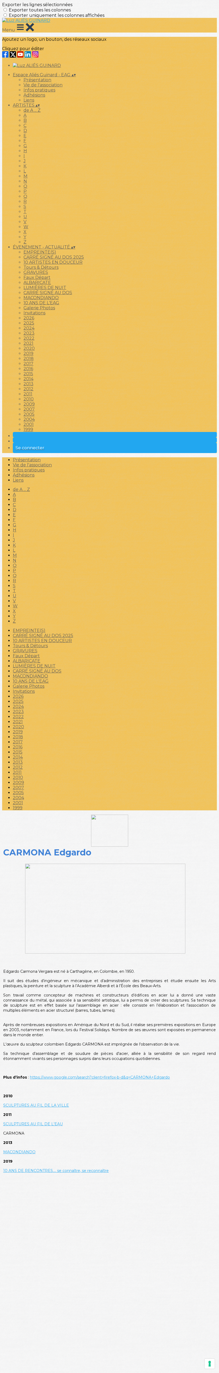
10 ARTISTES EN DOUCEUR (53, 262)
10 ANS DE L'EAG (41, 302)
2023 (29, 333)
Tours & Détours (41, 267)
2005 (29, 414)
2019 (28, 353)
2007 (29, 409)
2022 (29, 338)
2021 (28, 343)
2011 (28, 394)
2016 (28, 368)
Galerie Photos (39, 307)
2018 (29, 358)
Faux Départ (37, 277)
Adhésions (34, 95)
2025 (29, 323)
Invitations (34, 312)
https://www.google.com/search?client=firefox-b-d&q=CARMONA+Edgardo (100, 1077)
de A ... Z (32, 110)
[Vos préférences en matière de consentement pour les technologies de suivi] (210, 1364)
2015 (28, 373)
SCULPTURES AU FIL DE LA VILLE (36, 1105)
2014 (28, 378)
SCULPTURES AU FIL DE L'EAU (33, 1124)
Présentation (37, 79)
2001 (29, 424)
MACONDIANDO (41, 297)
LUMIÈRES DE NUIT (45, 287)
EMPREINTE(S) (40, 252)
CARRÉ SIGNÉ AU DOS (48, 292)
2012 (28, 388)
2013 (28, 383)
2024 (29, 328)
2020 (29, 348)
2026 (29, 318)
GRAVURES (36, 272)
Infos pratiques (39, 90)
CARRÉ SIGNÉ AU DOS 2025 (54, 257)
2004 (29, 419)
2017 (28, 363)
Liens (29, 100)
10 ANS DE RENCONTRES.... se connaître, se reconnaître (56, 1170)
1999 (28, 429)
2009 (29, 404)
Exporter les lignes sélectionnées (37, 4)
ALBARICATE (37, 282)
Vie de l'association (43, 84)
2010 (29, 399)
